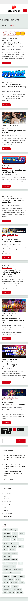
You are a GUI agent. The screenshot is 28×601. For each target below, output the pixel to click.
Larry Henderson (16, 49)
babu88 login (7, 536)
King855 (14, 546)
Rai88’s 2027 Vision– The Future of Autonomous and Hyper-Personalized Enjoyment (14, 45)
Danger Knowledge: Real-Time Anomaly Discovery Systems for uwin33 (13, 473)
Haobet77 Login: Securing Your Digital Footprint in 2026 (14, 171)
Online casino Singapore (10, 563)
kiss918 (21, 546)
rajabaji (6, 566)
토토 (5, 592)
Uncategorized (8, 516)
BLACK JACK (7, 493)
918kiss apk (13, 530)
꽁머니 (17, 579)
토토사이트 (11, 592)
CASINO (4, 38)
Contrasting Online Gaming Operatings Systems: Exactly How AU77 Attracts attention (14, 466)
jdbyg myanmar (13, 543)
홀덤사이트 (19, 592)
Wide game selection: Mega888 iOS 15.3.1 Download (13, 403)
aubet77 (15, 533)
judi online (6, 546)
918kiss (6, 530)
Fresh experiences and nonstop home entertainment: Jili (14, 320)
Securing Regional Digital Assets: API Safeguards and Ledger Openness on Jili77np (14, 457)
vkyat (5, 579)
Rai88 (20, 563)
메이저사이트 (14, 583)
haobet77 (20, 540)
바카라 (21, 583)
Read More (6, 63)
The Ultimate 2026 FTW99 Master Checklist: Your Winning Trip (14, 87)
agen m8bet (7, 533)
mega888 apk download (10, 553)
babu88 (22, 533)
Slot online (6, 576)
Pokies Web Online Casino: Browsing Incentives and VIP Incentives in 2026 (13, 201)
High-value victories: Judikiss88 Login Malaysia (12, 240)
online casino (7, 556)
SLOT (16, 38)
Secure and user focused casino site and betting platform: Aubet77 (11, 272)
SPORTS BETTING (7, 40)
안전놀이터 (14, 586)
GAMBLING (10, 38)
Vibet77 (22, 576)
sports (6, 510)
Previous (4, 429)
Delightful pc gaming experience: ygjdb (10, 365)
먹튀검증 (6, 583)
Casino (15, 536)
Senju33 (12, 566)
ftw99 (13, 540)
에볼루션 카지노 (8, 589)
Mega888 (12, 549)
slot (5, 573)
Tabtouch (14, 576)
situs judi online (8, 569)
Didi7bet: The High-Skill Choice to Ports (14, 132)
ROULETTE (7, 504)
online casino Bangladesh (10, 559)
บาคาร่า (11, 579)
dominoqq (6, 540)
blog (5, 496)
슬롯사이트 (6, 586)
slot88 (10, 573)
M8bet (5, 549)
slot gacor (17, 573)
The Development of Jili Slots (12, 462)
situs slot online (18, 569)
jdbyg (5, 543)
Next (8, 432)
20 (3, 432)
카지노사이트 (17, 589)
